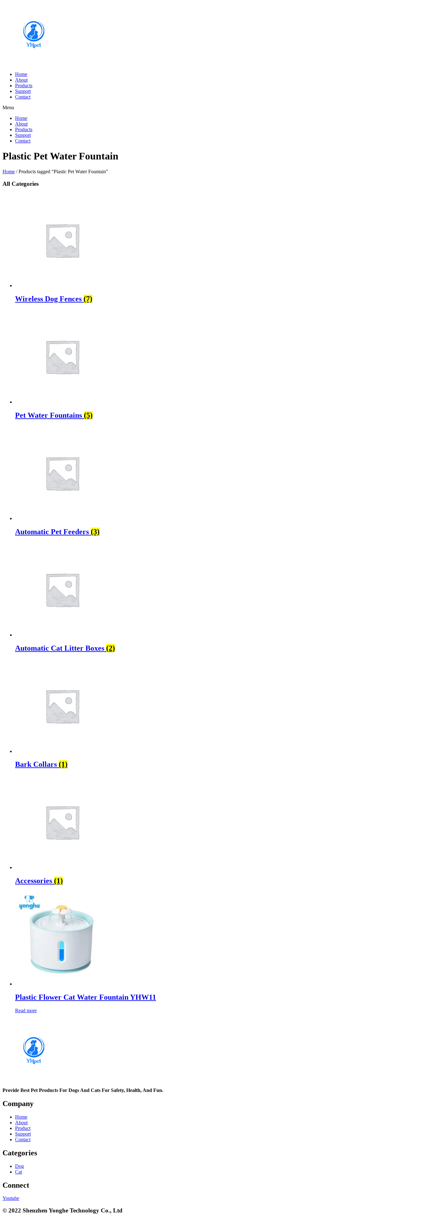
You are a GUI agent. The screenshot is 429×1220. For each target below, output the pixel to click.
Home (21, 74)
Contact (22, 96)
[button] (214, 107)
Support (23, 91)
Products (23, 85)
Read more (26, 1010)
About (21, 80)
